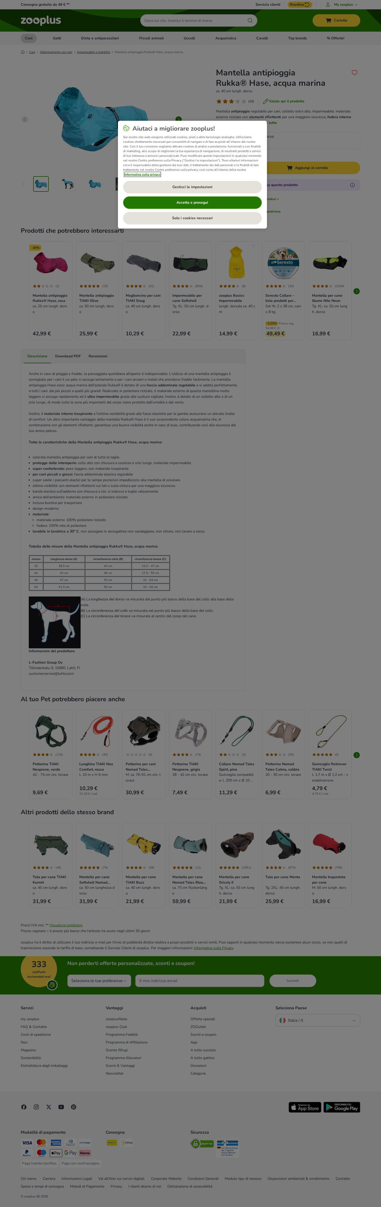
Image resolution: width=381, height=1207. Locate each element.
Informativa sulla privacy (142, 174)
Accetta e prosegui (192, 202)
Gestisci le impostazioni (192, 186)
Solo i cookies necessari (192, 218)
